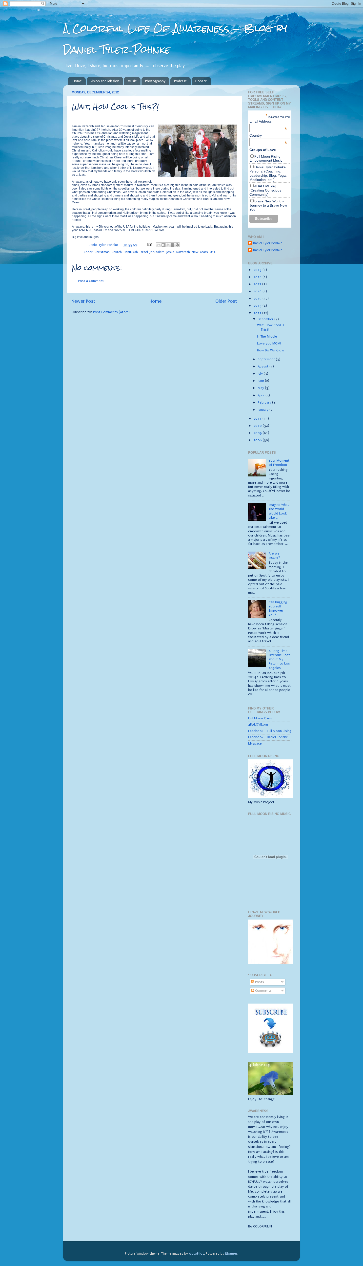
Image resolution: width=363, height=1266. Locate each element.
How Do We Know (270, 350)
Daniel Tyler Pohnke (267, 243)
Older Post (226, 301)
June (261, 381)
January (263, 410)
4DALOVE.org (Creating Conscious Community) (265, 190)
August (263, 366)
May (261, 388)
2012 (258, 313)
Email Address (268, 121)
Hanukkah (131, 252)
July (261, 374)
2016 (258, 291)
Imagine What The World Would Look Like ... (279, 511)
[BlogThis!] (163, 244)
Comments (263, 991)
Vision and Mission (104, 81)
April (261, 395)
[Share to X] (167, 244)
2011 (258, 419)
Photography (155, 81)
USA (213, 252)
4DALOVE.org (258, 725)
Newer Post (83, 301)
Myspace (255, 744)
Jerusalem (157, 252)
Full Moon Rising (260, 718)
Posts (259, 982)
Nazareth (183, 252)
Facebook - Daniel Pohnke (268, 737)
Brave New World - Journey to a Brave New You (268, 205)
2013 (258, 306)
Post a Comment (91, 281)
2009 (258, 433)
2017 (258, 284)
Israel (144, 252)
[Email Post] (149, 245)
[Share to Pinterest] (177, 244)
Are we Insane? (274, 556)
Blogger (231, 1254)
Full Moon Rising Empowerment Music (265, 158)
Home (77, 81)
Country (268, 135)
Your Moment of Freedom (279, 463)
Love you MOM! (269, 343)
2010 (258, 426)
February (265, 403)
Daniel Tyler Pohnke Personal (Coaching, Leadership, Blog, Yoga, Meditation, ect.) (268, 173)
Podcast (180, 81)
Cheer (88, 252)
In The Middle (267, 337)
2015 (258, 298)
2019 (258, 270)
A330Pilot (196, 1254)
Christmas (102, 252)
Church (117, 252)
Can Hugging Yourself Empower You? (278, 608)
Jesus (170, 252)
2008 (258, 440)
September (267, 359)
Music (132, 81)
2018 (258, 277)
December (266, 319)
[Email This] (158, 244)
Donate (201, 81)
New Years (200, 252)
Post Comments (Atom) (111, 312)
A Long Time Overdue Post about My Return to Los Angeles (279, 659)
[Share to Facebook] (172, 244)
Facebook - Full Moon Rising (269, 731)
